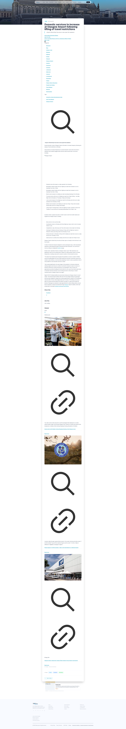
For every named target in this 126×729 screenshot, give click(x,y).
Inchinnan (48, 67)
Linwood (48, 74)
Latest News (50, 706)
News (47, 2)
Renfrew (48, 89)
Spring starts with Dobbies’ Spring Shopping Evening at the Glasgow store (60, 429)
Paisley (47, 80)
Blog (47, 47)
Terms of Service (59, 725)
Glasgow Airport (49, 61)
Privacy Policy (53, 725)
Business (48, 52)
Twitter (50, 672)
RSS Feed (65, 725)
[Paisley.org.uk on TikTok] (40, 710)
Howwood (48, 65)
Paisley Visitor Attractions (51, 82)
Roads (71, 2)
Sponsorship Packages (36, 716)
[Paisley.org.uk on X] (36, 710)
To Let (63, 2)
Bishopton (48, 45)
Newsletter (48, 78)
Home (44, 2)
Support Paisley (82, 706)
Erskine (47, 56)
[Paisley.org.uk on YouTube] (42, 710)
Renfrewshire (49, 91)
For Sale (67, 2)
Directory (79, 2)
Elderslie (48, 54)
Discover (74, 2)
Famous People (66, 707)
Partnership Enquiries (36, 720)
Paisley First (82, 704)
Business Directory (36, 717)
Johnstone (48, 69)
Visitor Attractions (67, 704)
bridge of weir (49, 50)
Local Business (82, 707)
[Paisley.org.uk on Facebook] (33, 710)
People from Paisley (50, 85)
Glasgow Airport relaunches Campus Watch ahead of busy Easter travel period (61, 660)
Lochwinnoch (49, 76)
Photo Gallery (66, 706)
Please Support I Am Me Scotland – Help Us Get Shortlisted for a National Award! (61, 547)
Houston (48, 63)
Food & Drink (51, 2)
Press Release (49, 87)
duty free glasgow (50, 99)
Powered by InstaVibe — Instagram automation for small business (82, 725)
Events (56, 2)
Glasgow (48, 58)
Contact (88, 2)
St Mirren (59, 2)
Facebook (55, 672)
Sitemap (69, 725)
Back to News (49, 678)
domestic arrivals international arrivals (54, 97)
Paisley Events (50, 707)
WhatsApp (61, 672)
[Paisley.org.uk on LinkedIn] (44, 710)
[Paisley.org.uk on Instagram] (38, 710)
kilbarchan (48, 71)
